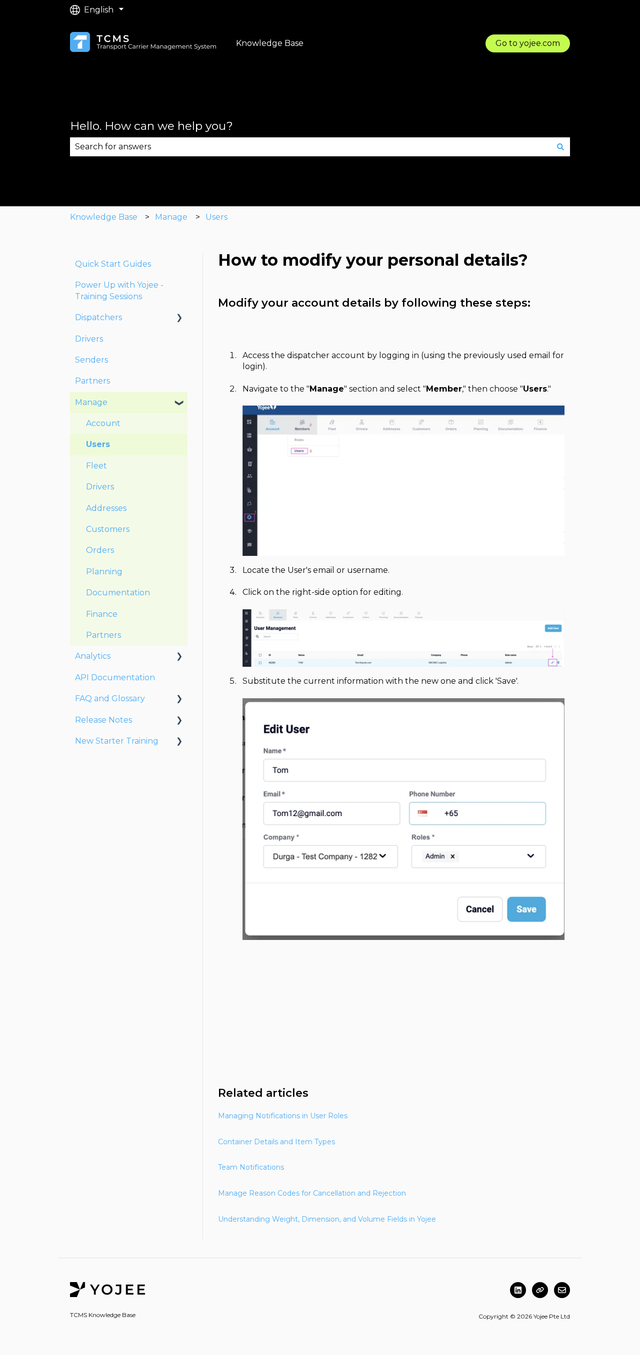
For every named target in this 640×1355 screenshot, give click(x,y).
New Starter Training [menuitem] (116, 741)
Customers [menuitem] (108, 529)
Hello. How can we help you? (151, 126)
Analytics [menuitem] (92, 656)
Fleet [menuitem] (96, 465)
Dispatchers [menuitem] (98, 317)
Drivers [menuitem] (89, 339)
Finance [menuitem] (102, 614)
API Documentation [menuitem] (115, 677)
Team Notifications (251, 1167)
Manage (171, 217)
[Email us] (562, 1290)
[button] (180, 318)
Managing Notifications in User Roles (283, 1115)
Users (217, 217)
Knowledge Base (104, 217)
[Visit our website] (540, 1290)
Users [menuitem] (98, 444)
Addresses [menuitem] (106, 508)
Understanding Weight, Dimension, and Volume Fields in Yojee (327, 1219)
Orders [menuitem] (100, 550)
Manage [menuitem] (91, 402)
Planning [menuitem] (104, 571)
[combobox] (310, 146)
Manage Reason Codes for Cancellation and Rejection (312, 1193)
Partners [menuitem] (92, 381)
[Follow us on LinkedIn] (518, 1290)
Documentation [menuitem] (118, 592)
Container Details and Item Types (276, 1141)
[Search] (560, 146)
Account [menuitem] (103, 423)
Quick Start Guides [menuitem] (113, 264)
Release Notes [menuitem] (103, 720)
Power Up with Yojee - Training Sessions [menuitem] (119, 290)
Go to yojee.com (528, 43)
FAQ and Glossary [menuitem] (110, 698)
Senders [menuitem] (91, 360)
